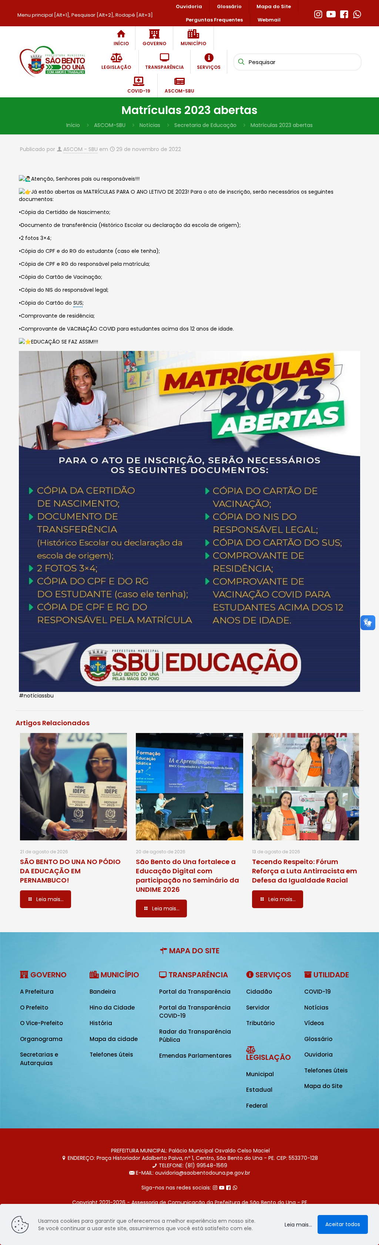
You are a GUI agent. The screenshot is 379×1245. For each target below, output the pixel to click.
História (101, 1023)
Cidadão (259, 991)
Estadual (259, 1090)
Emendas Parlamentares (195, 1056)
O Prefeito (34, 1007)
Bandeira (103, 991)
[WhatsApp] (357, 13)
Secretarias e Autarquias (39, 1059)
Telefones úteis (111, 1054)
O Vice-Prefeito (41, 1023)
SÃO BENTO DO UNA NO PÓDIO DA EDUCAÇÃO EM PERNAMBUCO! (70, 871)
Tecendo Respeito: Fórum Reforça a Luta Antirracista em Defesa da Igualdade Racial (304, 871)
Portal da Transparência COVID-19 (195, 1012)
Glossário (318, 1039)
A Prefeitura (37, 991)
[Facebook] (344, 13)
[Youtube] (331, 13)
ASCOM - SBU (80, 149)
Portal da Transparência (195, 991)
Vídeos (314, 1023)
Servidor (258, 1007)
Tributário (260, 1023)
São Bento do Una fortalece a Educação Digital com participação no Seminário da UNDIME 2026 (187, 875)
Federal (257, 1106)
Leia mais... (298, 1224)
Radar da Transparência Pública (195, 1036)
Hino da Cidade (112, 1007)
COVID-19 (317, 991)
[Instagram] (318, 13)
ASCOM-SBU (109, 125)
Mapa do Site (323, 1086)
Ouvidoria (318, 1054)
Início (73, 125)
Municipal (260, 1074)
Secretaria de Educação (205, 125)
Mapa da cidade (114, 1039)
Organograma (41, 1039)
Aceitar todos (342, 1224)
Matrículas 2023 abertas (282, 125)
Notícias (150, 125)
